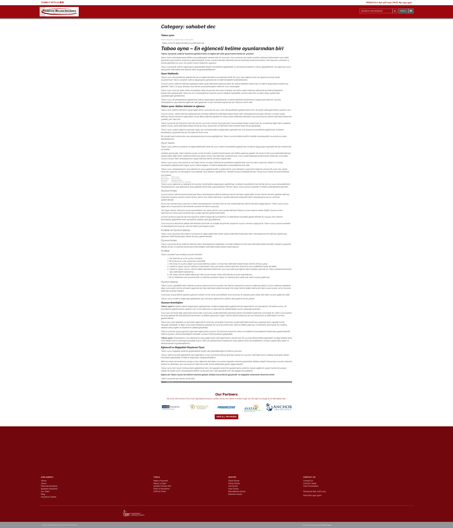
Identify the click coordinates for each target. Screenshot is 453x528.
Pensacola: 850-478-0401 (314, 491)
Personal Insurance (49, 486)
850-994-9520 (405, 2)
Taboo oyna (167, 35)
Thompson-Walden (51, 525)
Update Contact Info (162, 486)
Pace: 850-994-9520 (312, 495)
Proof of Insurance (161, 489)
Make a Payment (160, 481)
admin (192, 39)
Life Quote (233, 486)
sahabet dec (170, 382)
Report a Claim (159, 483)
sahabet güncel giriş (169, 153)
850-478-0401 (385, 2)
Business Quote (235, 494)
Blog (43, 494)
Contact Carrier (309, 483)
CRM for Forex (159, 491)
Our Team (45, 491)
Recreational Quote (236, 491)
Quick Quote (233, 481)
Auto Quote (233, 489)
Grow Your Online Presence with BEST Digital (317, 525)
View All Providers (226, 417)
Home (43, 481)
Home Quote (234, 483)
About (43, 483)
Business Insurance (49, 489)
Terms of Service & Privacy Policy (67, 525)
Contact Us (308, 481)
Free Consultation (311, 486)
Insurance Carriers (48, 497)
